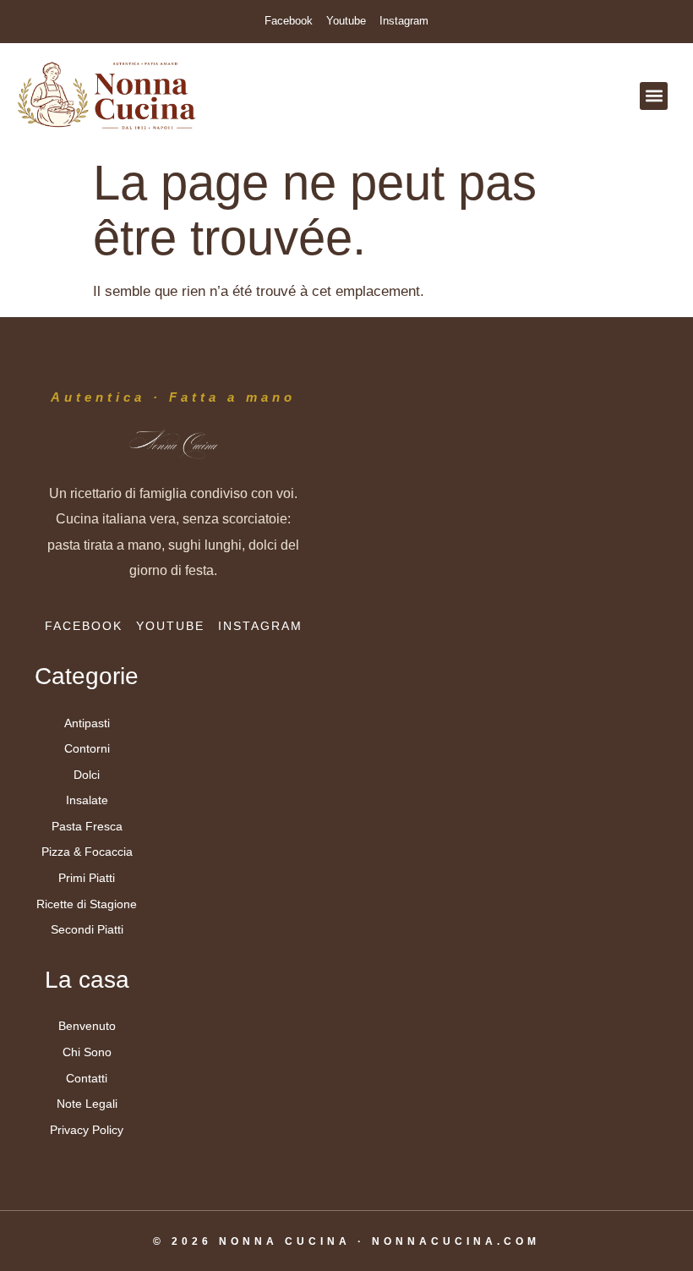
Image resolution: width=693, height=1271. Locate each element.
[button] (654, 96)
